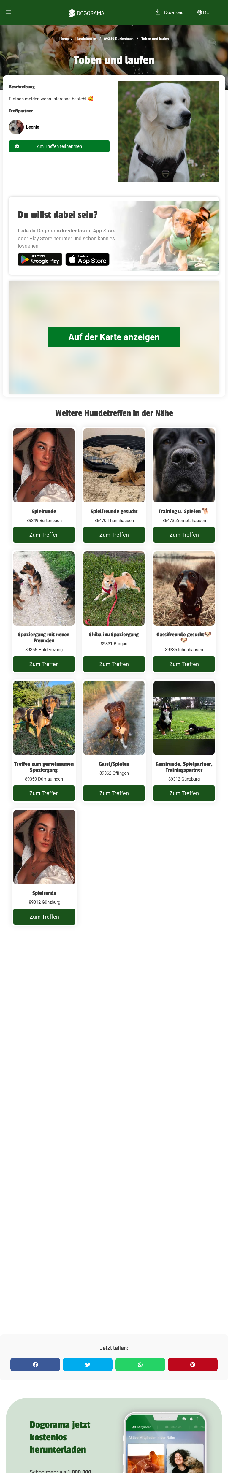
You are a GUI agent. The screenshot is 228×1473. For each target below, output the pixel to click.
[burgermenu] (8, 12)
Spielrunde (44, 511)
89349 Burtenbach (118, 39)
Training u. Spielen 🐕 (184, 511)
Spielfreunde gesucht (114, 511)
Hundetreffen (85, 39)
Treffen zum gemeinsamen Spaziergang (44, 767)
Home (64, 39)
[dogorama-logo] (86, 12)
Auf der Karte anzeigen (114, 337)
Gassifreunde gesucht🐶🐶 (183, 637)
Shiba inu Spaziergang (114, 634)
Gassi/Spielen (114, 764)
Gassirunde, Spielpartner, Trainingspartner (184, 767)
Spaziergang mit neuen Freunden (43, 637)
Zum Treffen (44, 535)
